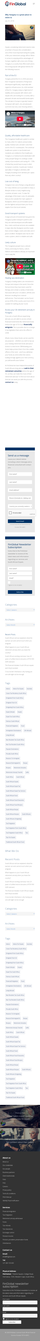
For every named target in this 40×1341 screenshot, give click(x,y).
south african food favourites (15, 800)
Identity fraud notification (11, 1201)
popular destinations (12, 749)
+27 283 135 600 (8, 1263)
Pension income (8, 1236)
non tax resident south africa (15, 744)
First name (6, 1299)
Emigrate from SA (11, 702)
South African (20, 777)
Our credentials (8, 1165)
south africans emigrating (13, 819)
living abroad (10, 735)
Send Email (20, 521)
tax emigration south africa (14, 833)
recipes (8, 768)
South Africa (9, 777)
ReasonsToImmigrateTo (13, 763)
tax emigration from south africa (16, 828)
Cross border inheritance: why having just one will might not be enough (18, 673)
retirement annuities (20, 768)
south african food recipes (14, 805)
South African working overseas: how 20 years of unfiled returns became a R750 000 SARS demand (19, 659)
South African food (11, 795)
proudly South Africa (12, 754)
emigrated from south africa (14, 698)
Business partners (9, 1172)
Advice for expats (18, 689)
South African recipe (12, 809)
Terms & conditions (9, 1193)
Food (22, 726)
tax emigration (10, 823)
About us (6, 1162)
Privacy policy (7, 1190)
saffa (27, 772)
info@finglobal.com (9, 1257)
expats (20, 712)
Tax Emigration (7, 1215)
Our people (6, 1169)
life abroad (27, 730)
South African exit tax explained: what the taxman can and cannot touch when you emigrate (18, 641)
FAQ (4, 1183)
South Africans (26, 814)
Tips (27, 833)
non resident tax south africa (15, 740)
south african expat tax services (15, 791)
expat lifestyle (10, 712)
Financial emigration (9, 1211)
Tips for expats (10, 837)
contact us (9, 382)
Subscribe (20, 592)
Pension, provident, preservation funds (15, 1240)
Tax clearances (8, 1229)
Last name (6, 1306)
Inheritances (7, 1243)
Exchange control (8, 1233)
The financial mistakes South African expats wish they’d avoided (19, 666)
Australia (29, 689)
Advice (8, 689)
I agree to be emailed (15, 585)
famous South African (12, 721)
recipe (25, 763)
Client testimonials (9, 1176)
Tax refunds (7, 1225)
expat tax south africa (12, 716)
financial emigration (12, 726)
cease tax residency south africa (16, 693)
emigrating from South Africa (14, 707)
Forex (5, 1222)
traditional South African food (15, 842)
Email (4, 1312)
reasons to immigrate (12, 758)
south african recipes (12, 814)
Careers (5, 1186)
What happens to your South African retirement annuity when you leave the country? (17, 650)
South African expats (12, 781)
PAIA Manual (7, 1197)
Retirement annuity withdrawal (13, 1218)
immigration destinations (13, 730)
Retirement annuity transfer (14, 772)
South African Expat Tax (13, 786)
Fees (4, 1179)
